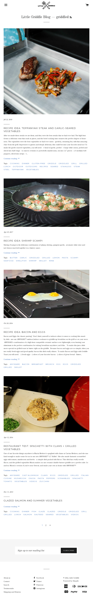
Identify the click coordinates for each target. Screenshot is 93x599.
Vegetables (32, 169)
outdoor (18, 166)
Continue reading (11, 158)
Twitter (39, 581)
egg (59, 364)
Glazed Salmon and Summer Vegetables (33, 500)
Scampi (74, 258)
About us (7, 578)
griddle (52, 163)
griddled (64, 163)
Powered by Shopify (71, 581)
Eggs (53, 475)
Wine (51, 261)
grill (74, 163)
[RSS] (71, 17)
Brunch (50, 364)
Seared (54, 166)
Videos (33, 481)
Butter (14, 258)
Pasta (65, 258)
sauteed (38, 514)
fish (34, 511)
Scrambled (64, 478)
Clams (44, 475)
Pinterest (39, 585)
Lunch (7, 166)
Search (6, 585)
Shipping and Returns (12, 592)
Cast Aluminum (30, 475)
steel (7, 169)
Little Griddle (74, 578)
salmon (27, 514)
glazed (51, 511)
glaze (42, 511)
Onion (32, 478)
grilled (83, 163)
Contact (7, 581)
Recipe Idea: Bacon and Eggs (24, 332)
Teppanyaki (18, 169)
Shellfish (21, 261)
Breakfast (37, 364)
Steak (77, 166)
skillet (43, 261)
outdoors (31, 166)
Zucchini (44, 481)
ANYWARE (15, 364)
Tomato (8, 481)
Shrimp (33, 261)
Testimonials (9, 588)
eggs (65, 364)
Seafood (9, 261)
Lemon (56, 258)
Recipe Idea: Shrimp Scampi (23, 240)
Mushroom (20, 478)
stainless (66, 166)
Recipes (44, 166)
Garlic (23, 258)
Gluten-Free (38, 163)
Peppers (50, 478)
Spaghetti (77, 478)
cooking (15, 163)
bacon (26, 364)
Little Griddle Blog (35, 17)
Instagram (40, 588)
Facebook (40, 578)
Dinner (26, 163)
